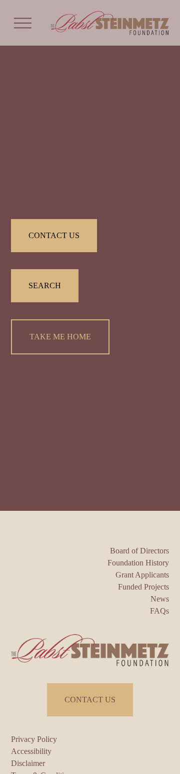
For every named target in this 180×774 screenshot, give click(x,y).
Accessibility (31, 751)
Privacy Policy (34, 739)
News (159, 599)
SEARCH (44, 285)
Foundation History (138, 562)
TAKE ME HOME (60, 336)
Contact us (90, 699)
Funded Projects (143, 587)
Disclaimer (28, 763)
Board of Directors (139, 550)
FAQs (159, 611)
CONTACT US (54, 235)
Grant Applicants (142, 574)
